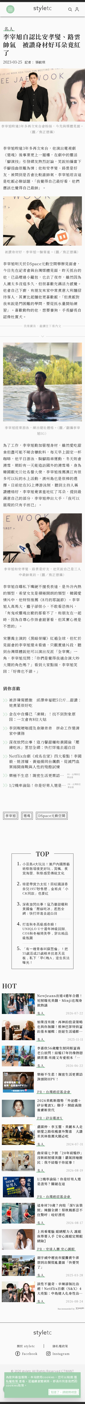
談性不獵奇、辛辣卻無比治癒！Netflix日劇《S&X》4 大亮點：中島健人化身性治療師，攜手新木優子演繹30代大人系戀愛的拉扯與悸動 (60, 1288)
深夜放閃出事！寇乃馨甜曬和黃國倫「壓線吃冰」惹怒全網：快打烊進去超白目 (44, 744)
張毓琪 (40, 62)
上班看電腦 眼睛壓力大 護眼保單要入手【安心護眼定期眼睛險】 (60, 1236)
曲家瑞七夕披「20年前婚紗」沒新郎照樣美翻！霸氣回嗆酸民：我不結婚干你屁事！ (60, 1158)
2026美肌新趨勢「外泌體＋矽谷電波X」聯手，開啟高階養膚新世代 (59, 1105)
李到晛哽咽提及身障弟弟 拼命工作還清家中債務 (44, 730)
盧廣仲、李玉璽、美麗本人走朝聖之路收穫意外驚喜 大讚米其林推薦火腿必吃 (60, 1131)
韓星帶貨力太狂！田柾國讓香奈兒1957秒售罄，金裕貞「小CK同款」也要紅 (45, 888)
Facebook (30, 1354)
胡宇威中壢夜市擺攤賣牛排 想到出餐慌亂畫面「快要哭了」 (60, 1262)
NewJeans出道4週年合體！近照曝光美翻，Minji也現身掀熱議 (60, 1000)
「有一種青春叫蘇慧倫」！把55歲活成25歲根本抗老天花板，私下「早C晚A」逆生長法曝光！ (46, 955)
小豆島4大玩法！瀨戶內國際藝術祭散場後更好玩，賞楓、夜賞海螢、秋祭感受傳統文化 (46, 868)
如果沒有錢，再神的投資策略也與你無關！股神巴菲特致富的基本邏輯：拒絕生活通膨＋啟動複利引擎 (60, 1027)
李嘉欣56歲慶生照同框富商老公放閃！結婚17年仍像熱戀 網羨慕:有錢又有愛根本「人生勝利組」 (60, 1053)
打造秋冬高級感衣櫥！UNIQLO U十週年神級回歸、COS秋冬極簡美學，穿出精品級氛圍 (45, 931)
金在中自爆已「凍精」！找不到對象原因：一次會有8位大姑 (42, 716)
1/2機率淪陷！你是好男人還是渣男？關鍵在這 (59, 1181)
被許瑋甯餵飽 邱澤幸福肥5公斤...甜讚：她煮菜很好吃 (45, 702)
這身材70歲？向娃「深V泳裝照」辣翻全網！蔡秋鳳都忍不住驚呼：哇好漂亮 (60, 1210)
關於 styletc (26, 1346)
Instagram (61, 1354)
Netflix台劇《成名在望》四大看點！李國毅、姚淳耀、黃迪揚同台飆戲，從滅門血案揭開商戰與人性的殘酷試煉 (45, 761)
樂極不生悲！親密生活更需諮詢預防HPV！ (60, 1076)
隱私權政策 (60, 1346)
